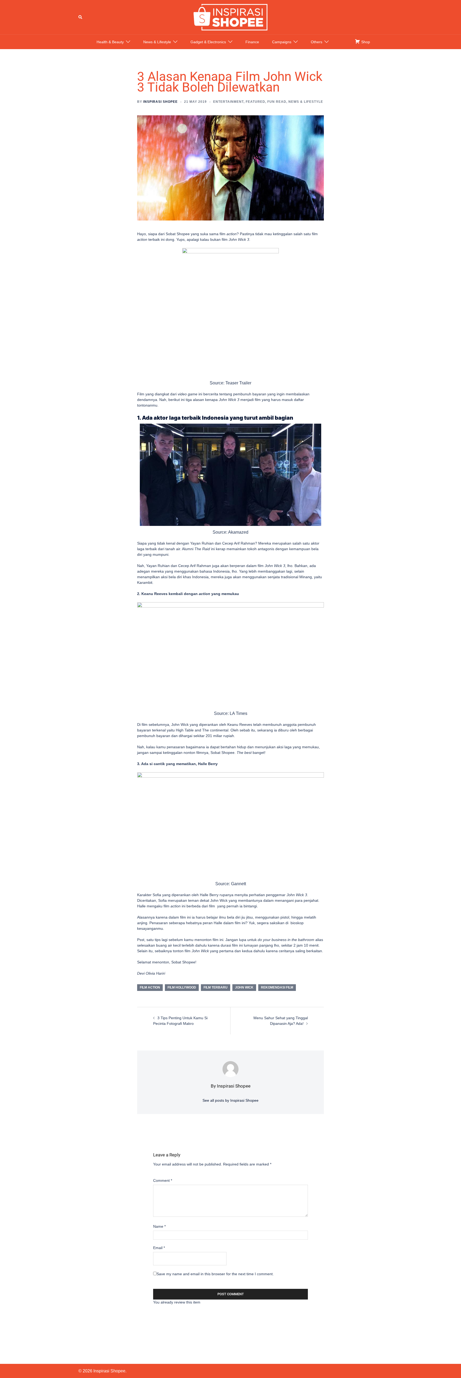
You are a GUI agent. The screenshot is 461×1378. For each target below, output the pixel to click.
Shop (365, 42)
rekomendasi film (277, 987)
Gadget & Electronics (208, 42)
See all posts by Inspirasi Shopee (230, 1100)
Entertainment (228, 102)
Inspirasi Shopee (160, 102)
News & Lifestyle (157, 42)
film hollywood (182, 987)
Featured (255, 102)
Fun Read (276, 102)
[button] (80, 17)
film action (150, 987)
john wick (244, 987)
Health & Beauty (110, 42)
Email (159, 1248)
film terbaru (216, 987)
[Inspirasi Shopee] (230, 17)
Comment (162, 1180)
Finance (252, 42)
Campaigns (281, 42)
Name (159, 1226)
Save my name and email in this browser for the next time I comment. (215, 1274)
